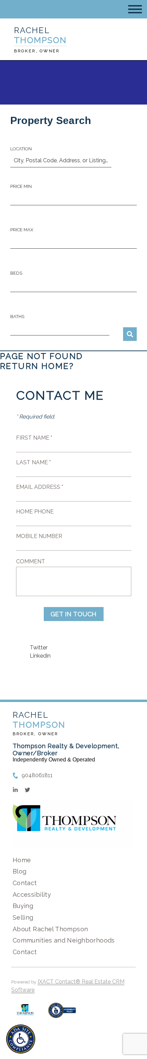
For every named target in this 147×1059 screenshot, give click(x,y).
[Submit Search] (130, 334)
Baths (17, 316)
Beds (16, 273)
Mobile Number (39, 536)
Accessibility (32, 894)
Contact (25, 882)
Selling (23, 917)
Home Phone (35, 511)
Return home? (37, 366)
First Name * (34, 438)
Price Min (21, 186)
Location (21, 148)
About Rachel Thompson (50, 929)
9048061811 (37, 775)
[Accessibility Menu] (20, 1039)
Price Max (21, 229)
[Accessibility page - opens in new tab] (62, 1013)
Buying (23, 905)
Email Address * (39, 487)
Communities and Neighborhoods (64, 940)
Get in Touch (74, 614)
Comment (30, 561)
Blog (20, 871)
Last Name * (33, 462)
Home (22, 860)
